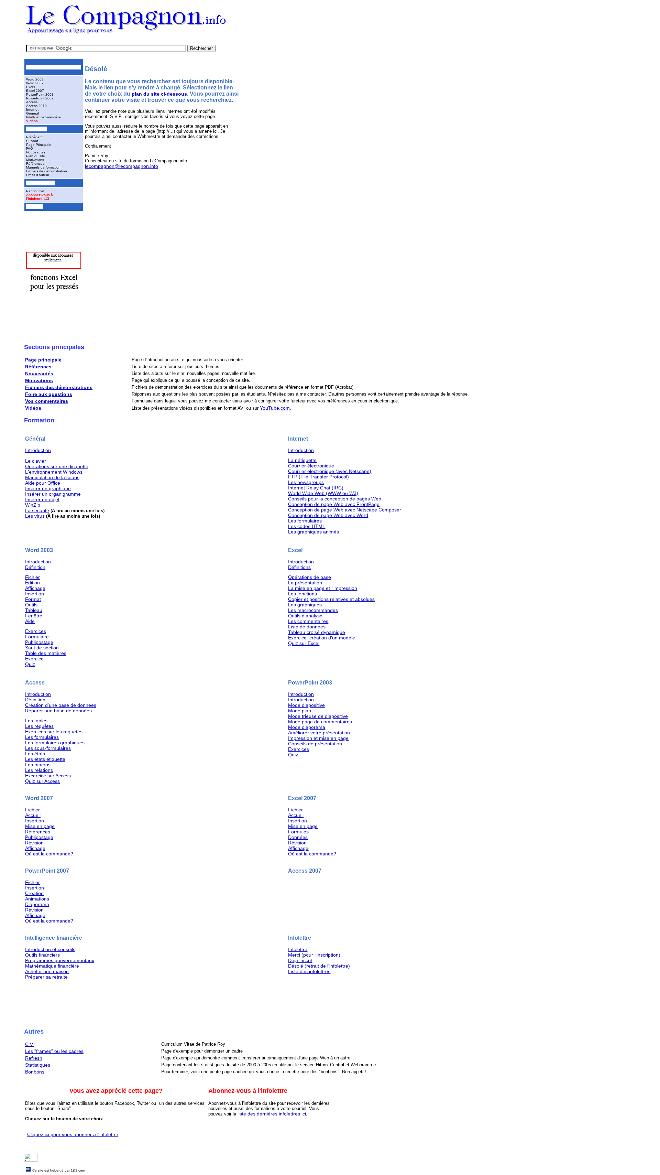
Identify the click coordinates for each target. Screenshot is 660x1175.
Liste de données (307, 626)
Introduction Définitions (301, 564)
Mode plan (299, 710)
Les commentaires (308, 621)
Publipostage (39, 642)
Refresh (33, 1058)
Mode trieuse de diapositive (318, 716)
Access (31, 102)
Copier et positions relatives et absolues (331, 599)
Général (32, 113)
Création (34, 893)
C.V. (29, 1044)
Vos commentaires (46, 401)
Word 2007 (35, 83)
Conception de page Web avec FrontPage (334, 504)
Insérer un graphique (48, 488)
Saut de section (42, 647)
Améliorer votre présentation (319, 732)
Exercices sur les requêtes (53, 731)
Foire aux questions (48, 394)
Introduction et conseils (50, 949)
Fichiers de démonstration (46, 171)
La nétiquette (302, 460)
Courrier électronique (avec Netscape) (329, 471)
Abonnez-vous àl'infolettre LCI (39, 197)
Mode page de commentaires (320, 721)
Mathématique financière (52, 966)
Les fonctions (302, 593)
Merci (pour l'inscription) (314, 955)
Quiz (30, 664)
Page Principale (38, 145)
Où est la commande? (49, 853)
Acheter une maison (47, 971)
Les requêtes (39, 726)
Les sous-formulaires (48, 748)
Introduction (38, 450)
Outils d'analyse (305, 615)
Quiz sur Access (42, 781)
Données (298, 837)
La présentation (305, 582)
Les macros (38, 764)
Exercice (34, 658)
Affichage (35, 588)
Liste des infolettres (309, 971)
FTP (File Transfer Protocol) (318, 476)
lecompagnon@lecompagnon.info (121, 166)
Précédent (34, 137)
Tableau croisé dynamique (316, 632)
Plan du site (35, 156)
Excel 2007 (35, 91)
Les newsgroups (306, 482)
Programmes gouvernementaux (59, 960)
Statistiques (37, 1065)
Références (35, 163)
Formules (298, 831)
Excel (30, 87)
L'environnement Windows (53, 472)
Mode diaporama (306, 727)
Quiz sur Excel (303, 643)
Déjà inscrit (300, 960)
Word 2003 (35, 79)
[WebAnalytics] (30, 1160)
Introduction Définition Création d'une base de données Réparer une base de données (60, 702)
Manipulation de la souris (52, 477)
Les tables (36, 720)
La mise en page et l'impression (322, 588)
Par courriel (35, 191)
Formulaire (37, 636)
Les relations (39, 770)
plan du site (146, 94)
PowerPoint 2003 (40, 94)
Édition (32, 582)
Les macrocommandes (313, 610)
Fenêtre (33, 615)
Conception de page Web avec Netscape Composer (344, 510)
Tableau (33, 610)
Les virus (35, 516)
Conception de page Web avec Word (328, 515)
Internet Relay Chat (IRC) (315, 488)
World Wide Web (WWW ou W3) (323, 493)
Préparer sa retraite (46, 977)
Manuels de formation (43, 167)
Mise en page (40, 826)
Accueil (33, 815)
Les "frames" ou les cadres (54, 1051)
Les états (35, 753)
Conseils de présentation (315, 743)
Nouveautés (35, 152)
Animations (37, 899)
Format (33, 599)
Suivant (32, 141)
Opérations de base (309, 577)
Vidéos (32, 121)
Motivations (35, 160)
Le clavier (35, 461)
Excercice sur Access (48, 775)
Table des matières (45, 653)
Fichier (32, 577)
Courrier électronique (311, 465)
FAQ (29, 148)
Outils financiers (42, 955)
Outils (31, 604)
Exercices (35, 631)
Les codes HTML (306, 526)
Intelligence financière (43, 117)
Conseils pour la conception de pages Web (334, 499)
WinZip (32, 505)
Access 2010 (36, 106)
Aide (30, 621)
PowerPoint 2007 (40, 98)
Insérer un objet (42, 499)
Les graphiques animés (313, 532)
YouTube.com (275, 408)
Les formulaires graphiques (55, 742)
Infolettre (297, 949)
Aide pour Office (42, 483)
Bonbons (34, 1072)
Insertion (34, 593)
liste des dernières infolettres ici (272, 1114)
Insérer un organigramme (53, 494)
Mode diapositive (306, 705)
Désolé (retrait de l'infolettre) (319, 966)
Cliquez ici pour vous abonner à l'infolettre (72, 1134)
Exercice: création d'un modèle (321, 637)
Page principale (43, 360)
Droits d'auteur (37, 175)
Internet (32, 109)
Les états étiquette (45, 759)
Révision (34, 842)
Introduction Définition (38, 564)
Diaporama (37, 904)
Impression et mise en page (318, 738)
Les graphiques (305, 604)
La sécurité (37, 510)
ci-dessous (174, 94)
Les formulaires (305, 521)
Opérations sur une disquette (56, 466)
